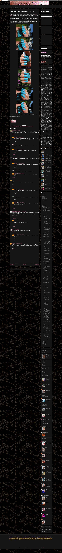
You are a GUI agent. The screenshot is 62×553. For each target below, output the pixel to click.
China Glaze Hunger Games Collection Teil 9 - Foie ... (46, 305)
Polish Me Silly (49, 126)
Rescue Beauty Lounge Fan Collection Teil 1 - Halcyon (46, 232)
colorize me (44, 398)
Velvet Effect (44, 142)
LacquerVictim (44, 426)
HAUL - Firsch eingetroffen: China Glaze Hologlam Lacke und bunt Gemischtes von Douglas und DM (48, 155)
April (43, 341)
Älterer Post (37, 264)
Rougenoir (47, 131)
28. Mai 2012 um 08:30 (16, 229)
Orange (42, 122)
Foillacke (50, 89)
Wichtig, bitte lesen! (44, 405)
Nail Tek (51, 115)
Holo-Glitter (46, 101)
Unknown (15, 137)
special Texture (44, 138)
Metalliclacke (43, 112)
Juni (43, 205)
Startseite (11, 5)
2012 (43, 197)
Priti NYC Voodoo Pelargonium (45, 284)
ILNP (46, 103)
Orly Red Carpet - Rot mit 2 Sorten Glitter (46, 250)
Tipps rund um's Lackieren (33, 5)
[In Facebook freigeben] (24, 125)
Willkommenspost (48, 144)
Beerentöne (46, 69)
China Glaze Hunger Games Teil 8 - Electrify (46, 312)
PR (23, 5)
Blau (42, 71)
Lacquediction (44, 407)
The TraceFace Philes (45, 471)
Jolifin (46, 104)
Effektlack (44, 85)
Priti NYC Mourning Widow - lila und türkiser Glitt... (46, 308)
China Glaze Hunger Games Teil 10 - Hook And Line (46, 297)
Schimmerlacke (29, 126)
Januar (44, 344)
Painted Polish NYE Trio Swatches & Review (48, 449)
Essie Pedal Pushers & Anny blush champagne (48, 497)
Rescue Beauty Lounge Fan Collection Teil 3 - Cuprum (46, 222)
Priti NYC (47, 127)
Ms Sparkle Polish (43, 113)
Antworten (13, 134)
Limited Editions (17, 126)
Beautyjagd (44, 350)
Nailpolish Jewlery (49, 116)
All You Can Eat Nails (48, 67)
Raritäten (48, 128)
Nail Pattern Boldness (46, 115)
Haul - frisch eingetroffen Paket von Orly (46, 262)
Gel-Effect (44, 92)
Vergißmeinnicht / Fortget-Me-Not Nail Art (48, 171)
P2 (48, 123)
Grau (43, 98)
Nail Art (50, 114)
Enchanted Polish (43, 86)
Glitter (46, 95)
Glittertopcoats (44, 96)
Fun (51, 91)
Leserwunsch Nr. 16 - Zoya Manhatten (46, 258)
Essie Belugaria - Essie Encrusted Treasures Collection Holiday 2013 (48, 163)
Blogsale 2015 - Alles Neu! (14, 7)
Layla (51, 106)
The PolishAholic (44, 447)
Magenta (43, 109)
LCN (43, 107)
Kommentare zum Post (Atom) (26, 267)
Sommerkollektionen (44, 137)
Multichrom (44, 114)
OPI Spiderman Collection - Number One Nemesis (46, 241)
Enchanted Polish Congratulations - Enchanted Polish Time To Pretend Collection (48, 159)
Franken (50, 90)
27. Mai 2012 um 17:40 (21, 149)
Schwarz (50, 134)
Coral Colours (47, 78)
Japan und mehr (44, 489)
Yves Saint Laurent (48, 145)
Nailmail (43, 116)
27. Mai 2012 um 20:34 (23, 211)
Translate (47, 12)
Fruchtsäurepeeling (44, 371)
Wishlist (26, 5)
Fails (48, 87)
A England (42, 67)
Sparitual (51, 137)
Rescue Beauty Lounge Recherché (46, 236)
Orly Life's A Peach (45, 209)
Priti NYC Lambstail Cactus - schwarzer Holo (46, 335)
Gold (46, 97)
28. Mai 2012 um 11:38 (19, 243)
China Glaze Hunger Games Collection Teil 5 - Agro (46, 337)
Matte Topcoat (50, 110)
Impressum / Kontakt (18, 5)
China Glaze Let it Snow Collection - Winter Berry (46, 300)
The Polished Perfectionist (46, 526)
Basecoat (42, 69)
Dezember (44, 198)
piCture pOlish (50, 125)
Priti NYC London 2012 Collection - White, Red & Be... (46, 234)
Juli (43, 204)
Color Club (47, 77)
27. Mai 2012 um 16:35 (17, 130)
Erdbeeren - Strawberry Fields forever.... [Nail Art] (46, 248)
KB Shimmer (49, 104)
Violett (48, 142)
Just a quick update (44, 364)
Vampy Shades (49, 141)
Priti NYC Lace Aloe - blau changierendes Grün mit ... (46, 322)
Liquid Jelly (44, 483)
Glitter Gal (51, 95)
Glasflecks (48, 94)
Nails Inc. (42, 117)
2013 (43, 196)
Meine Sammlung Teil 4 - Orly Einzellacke (46, 332)
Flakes (51, 88)
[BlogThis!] (22, 125)
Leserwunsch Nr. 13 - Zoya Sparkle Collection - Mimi (46, 277)
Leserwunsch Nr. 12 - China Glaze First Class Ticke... (46, 292)
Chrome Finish (48, 75)
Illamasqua (42, 103)
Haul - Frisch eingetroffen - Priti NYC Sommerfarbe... (46, 211)
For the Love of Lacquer (45, 423)
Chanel (47, 74)
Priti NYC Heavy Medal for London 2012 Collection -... (46, 214)
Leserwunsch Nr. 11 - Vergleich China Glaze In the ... (46, 295)
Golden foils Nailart (48, 427)
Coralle (51, 78)
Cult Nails (50, 81)
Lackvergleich (43, 105)
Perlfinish (49, 124)
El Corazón (49, 85)
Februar (44, 343)
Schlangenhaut (45, 134)
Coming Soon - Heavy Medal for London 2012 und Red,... (46, 267)
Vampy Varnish (44, 360)
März (44, 342)
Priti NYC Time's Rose (46, 317)
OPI (49, 121)
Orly (48, 122)
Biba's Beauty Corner (45, 531)
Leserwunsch (50, 107)
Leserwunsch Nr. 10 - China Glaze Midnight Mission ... (46, 303)
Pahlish (50, 123)
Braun (47, 72)
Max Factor (49, 111)
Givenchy (51, 93)
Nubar (48, 120)
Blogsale (48, 71)
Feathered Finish (46, 88)
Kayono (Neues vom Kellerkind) (16, 211)
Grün (48, 98)
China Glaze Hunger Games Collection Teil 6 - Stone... (46, 328)
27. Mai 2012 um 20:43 (21, 202)
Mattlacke (44, 111)
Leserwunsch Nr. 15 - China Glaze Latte (46, 269)
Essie (48, 86)
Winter (44, 145)
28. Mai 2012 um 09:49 (21, 234)
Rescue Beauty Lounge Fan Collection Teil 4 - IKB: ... (46, 216)
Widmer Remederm (48, 384)
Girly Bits (47, 93)
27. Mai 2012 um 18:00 (21, 189)
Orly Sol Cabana (45, 252)
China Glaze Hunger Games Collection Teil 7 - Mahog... (46, 319)
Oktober (44, 200)
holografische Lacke (45, 102)
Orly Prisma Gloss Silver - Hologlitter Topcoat (46, 272)
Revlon (50, 129)
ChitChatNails (44, 438)
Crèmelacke (13, 126)
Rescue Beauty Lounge (24, 126)
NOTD (45, 120)
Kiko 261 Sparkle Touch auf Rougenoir (46, 282)
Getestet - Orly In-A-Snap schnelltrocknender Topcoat (48, 184)
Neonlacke (46, 117)
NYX (43, 121)
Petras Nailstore (43, 61)
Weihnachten (46, 143)
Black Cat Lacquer (48, 70)
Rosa (49, 130)
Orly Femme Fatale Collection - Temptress (46, 256)
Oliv (45, 121)
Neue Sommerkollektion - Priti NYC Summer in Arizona (46, 254)
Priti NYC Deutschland (44, 62)
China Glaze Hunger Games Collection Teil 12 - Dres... (46, 279)
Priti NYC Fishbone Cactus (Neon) (45, 339)
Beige (51, 69)
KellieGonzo (44, 441)
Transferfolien (47, 140)
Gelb (49, 92)
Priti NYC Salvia (45, 314)
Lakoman (43, 413)
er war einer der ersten (45, 396)
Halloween (48, 99)
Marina (13, 157)
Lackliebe (43, 477)
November (44, 199)
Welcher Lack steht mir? (42, 5)
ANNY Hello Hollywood (46, 313)
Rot (42, 131)
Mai (43, 206)
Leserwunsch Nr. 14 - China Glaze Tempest (46, 274)
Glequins (42, 95)
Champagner (42, 74)
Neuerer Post (12, 264)
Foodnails (46, 90)
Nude (51, 120)
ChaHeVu (43, 395)
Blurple (42, 72)
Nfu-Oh (47, 119)
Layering (47, 106)
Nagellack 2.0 (44, 389)
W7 (41, 143)
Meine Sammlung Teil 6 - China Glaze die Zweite (46, 310)
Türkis (32, 126)
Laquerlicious (43, 106)
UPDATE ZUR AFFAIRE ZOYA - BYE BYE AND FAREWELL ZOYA (48, 188)
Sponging (50, 138)
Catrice (50, 73)
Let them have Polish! (45, 419)
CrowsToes (45, 81)
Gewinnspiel (43, 93)
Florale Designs (45, 89)
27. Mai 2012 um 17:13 (21, 137)
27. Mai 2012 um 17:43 (21, 163)
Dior (46, 83)
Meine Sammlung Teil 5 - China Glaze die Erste (46, 316)
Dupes (51, 84)
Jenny (13, 130)
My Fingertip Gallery (45, 404)
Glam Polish (43, 94)
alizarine (43, 513)
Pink (20, 126)
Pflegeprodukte (43, 125)
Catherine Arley (46, 73)
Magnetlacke (47, 109)
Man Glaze (46, 110)
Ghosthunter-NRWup (45, 354)
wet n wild (44, 144)
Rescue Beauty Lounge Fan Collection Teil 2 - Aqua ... (46, 227)
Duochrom (46, 84)
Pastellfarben (43, 124)
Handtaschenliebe (45, 432)
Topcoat (42, 140)
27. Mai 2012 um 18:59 (21, 173)
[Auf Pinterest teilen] (25, 125)
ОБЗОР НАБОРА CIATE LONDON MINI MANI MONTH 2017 (48, 415)
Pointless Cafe (44, 465)
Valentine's (44, 141)
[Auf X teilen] (23, 125)
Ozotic (46, 123)
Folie (43, 90)
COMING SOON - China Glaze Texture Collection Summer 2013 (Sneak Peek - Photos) (48, 167)
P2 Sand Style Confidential (47, 175)
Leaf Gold (46, 107)
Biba (12, 229)
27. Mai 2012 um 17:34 (17, 157)
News (43, 119)
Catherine (42, 73)
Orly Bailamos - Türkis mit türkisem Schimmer (46, 208)
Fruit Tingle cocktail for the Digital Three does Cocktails (48, 379)
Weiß (51, 143)
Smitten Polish (48, 136)
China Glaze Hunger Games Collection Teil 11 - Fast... (46, 288)
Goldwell (51, 97)
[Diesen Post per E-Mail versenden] (22, 125)
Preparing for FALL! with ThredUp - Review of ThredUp (48, 467)
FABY (46, 87)
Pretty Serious (42, 127)
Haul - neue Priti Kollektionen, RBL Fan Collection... (46, 246)
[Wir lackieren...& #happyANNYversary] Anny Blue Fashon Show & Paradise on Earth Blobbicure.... (48, 479)
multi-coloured (50, 113)
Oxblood (42, 123)
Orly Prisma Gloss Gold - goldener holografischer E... (46, 264)
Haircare (45, 99)
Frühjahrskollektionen (44, 91)
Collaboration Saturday (45, 76)
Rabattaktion (43, 128)
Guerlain (42, 99)
